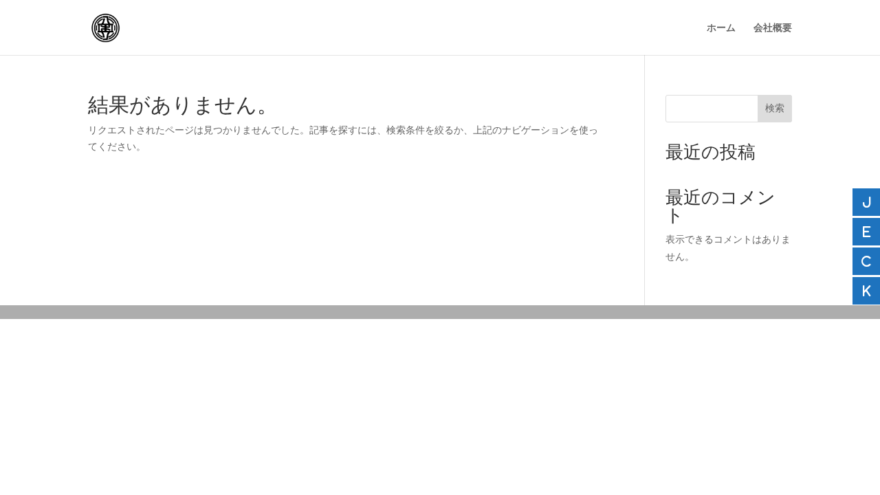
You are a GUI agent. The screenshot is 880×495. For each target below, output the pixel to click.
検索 (774, 107)
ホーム (721, 28)
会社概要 (773, 28)
